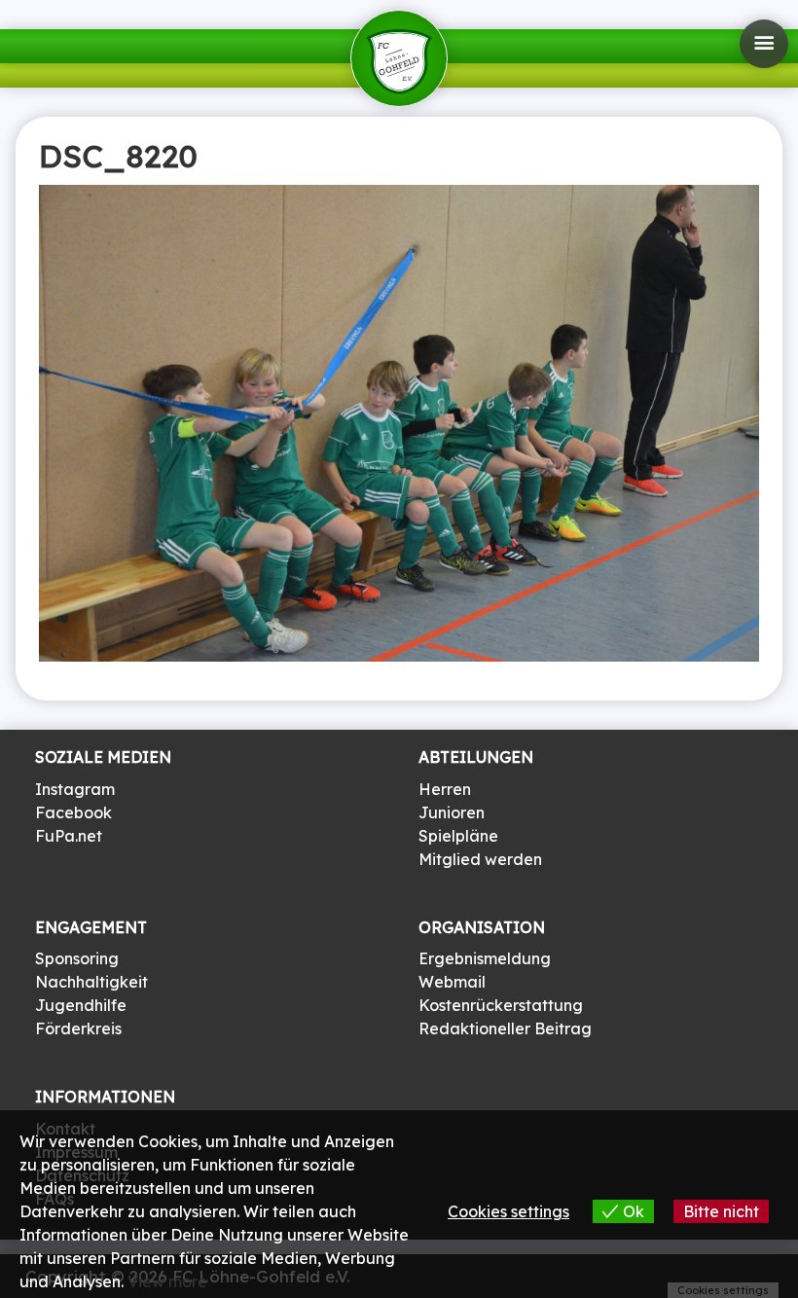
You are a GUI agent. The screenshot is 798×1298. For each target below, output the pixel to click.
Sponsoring (77, 958)
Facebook (73, 812)
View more (167, 1281)
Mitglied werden (480, 859)
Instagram (75, 789)
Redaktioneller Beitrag (505, 1028)
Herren (444, 789)
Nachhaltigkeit (91, 982)
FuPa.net (68, 836)
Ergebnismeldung (484, 958)
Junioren (451, 812)
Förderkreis (78, 1028)
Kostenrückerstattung (500, 1005)
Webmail (452, 982)
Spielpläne (458, 836)
